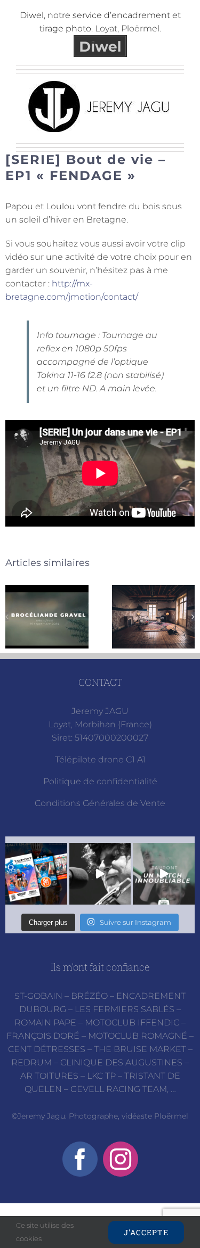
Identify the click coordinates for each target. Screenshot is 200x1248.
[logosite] (100, 84)
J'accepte (146, 1232)
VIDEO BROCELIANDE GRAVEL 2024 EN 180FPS (47, 617)
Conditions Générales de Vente (100, 803)
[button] (7, 616)
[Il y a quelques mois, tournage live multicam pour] (100, 874)
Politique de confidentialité (100, 781)
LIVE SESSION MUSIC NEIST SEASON (153, 617)
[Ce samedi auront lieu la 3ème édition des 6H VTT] (36, 874)
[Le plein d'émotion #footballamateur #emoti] (164, 874)
